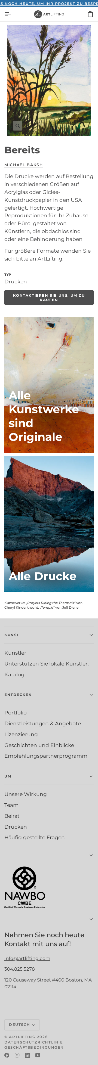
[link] (49, 297)
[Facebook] (6, 1055)
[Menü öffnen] (12, 14)
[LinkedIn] (27, 1055)
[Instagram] (17, 1055)
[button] (49, 635)
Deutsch (19, 1024)
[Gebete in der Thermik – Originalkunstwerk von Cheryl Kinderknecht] (49, 385)
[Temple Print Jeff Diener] (49, 524)
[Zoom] (49, 80)
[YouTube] (37, 1055)
